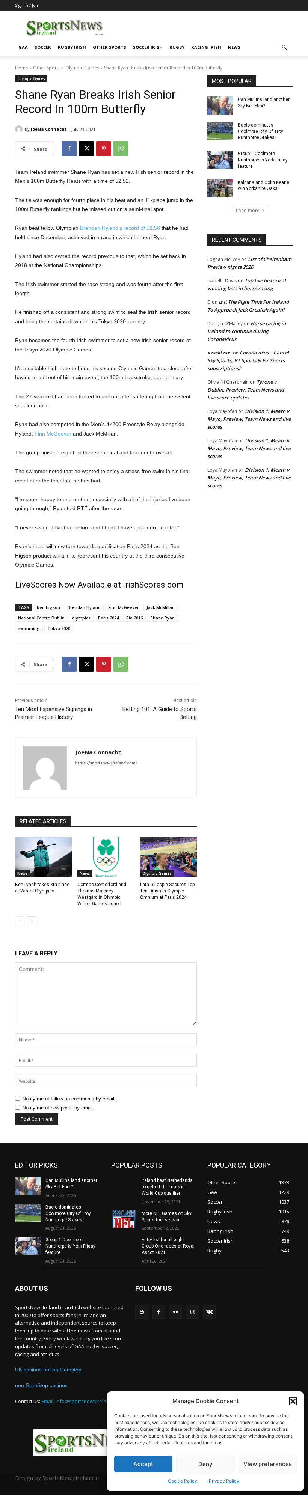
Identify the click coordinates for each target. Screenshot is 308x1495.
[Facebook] (69, 148)
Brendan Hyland (84, 607)
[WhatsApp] (120, 148)
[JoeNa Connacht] (20, 129)
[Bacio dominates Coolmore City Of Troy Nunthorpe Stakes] (220, 131)
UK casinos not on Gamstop (48, 1370)
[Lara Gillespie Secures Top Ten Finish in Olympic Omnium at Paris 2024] (168, 857)
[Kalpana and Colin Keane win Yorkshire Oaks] (220, 188)
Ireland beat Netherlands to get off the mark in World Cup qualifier (167, 1187)
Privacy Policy (224, 1481)
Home (21, 68)
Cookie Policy (182, 1481)
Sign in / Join (27, 5)
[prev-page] (19, 921)
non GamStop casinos (41, 1385)
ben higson (48, 607)
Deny (205, 1464)
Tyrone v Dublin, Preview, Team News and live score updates (245, 389)
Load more (248, 210)
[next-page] (31, 921)
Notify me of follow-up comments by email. (69, 1099)
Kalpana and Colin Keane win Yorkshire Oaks (263, 185)
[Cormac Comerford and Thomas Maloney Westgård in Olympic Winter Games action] (105, 857)
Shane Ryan (162, 618)
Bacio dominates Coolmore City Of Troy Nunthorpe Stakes (260, 131)
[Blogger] (141, 1312)
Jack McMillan (160, 607)
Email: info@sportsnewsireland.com (82, 1401)
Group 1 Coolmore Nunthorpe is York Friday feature (263, 160)
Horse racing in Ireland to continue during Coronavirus (246, 331)
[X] (86, 148)
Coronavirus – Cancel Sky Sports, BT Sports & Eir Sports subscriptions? (248, 360)
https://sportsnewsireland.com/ (106, 763)
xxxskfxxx (218, 352)
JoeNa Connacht (48, 129)
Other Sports (109, 47)
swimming (29, 628)
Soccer (43, 47)
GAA (23, 47)
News (234, 47)
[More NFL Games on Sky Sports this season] (124, 1219)
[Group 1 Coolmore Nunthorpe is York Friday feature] (220, 160)
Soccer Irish (148, 47)
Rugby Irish (72, 47)
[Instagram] (192, 1312)
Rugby (176, 47)
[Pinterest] (103, 148)
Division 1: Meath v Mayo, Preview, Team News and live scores (249, 419)
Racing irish (206, 47)
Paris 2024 (108, 618)
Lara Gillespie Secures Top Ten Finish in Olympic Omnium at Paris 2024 (167, 891)
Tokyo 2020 (58, 628)
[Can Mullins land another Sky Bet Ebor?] (220, 105)
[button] (293, 1401)
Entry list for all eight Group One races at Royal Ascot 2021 (168, 1246)
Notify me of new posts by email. (58, 1108)
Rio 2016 (134, 618)
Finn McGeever (53, 434)
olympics (81, 618)
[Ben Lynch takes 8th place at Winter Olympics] (43, 857)
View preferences (267, 1464)
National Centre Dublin (41, 618)
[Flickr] (175, 1312)
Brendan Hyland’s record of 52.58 (120, 228)
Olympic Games (82, 68)
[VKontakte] (209, 1312)
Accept (143, 1464)
